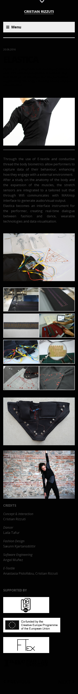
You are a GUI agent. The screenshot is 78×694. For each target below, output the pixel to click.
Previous (19, 681)
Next (64, 681)
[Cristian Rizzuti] (39, 13)
